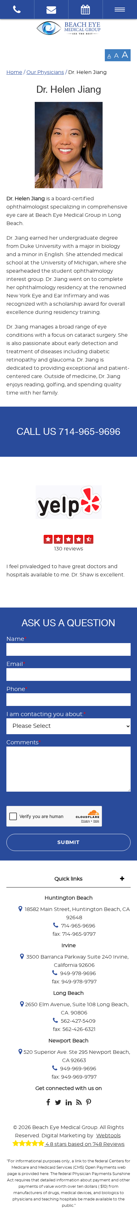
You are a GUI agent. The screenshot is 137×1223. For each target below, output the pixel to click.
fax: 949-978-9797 (74, 981)
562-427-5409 (78, 1021)
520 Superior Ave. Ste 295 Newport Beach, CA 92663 (77, 1056)
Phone (16, 689)
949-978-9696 (77, 973)
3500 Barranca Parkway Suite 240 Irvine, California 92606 (76, 961)
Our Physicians (45, 72)
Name (16, 639)
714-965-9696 (89, 431)
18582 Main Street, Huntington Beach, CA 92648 (77, 913)
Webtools (108, 1135)
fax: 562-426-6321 (74, 1029)
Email (15, 664)
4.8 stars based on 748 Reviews (84, 1144)
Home (14, 72)
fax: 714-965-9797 (74, 934)
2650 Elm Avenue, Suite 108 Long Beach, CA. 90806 (76, 1008)
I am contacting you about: (46, 714)
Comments (23, 743)
